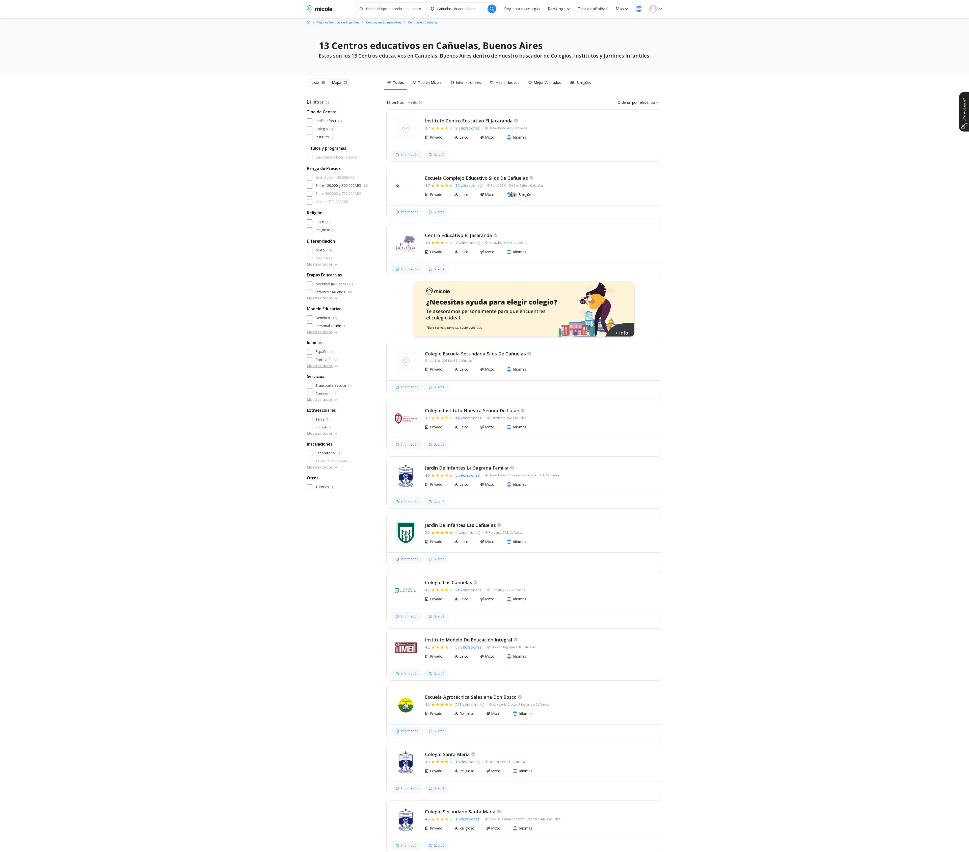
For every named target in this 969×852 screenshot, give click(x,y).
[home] (308, 22)
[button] (639, 9)
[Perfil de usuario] (655, 9)
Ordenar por (628, 102)
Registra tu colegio (522, 9)
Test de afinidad (593, 9)
